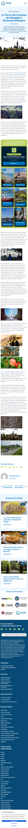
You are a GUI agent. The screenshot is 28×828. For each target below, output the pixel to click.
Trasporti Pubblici (5, 679)
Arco (2, 779)
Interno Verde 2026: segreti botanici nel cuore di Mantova (13, 579)
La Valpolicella (4, 783)
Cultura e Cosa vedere (6, 714)
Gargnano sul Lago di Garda (8, 777)
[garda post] (7, 598)
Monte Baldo (4, 729)
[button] (2, 467)
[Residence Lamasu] (7, 217)
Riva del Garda (4, 794)
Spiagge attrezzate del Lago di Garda (10, 737)
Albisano (3, 785)
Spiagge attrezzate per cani (8, 739)
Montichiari (3, 790)
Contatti (3, 669)
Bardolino (3, 760)
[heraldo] (21, 598)
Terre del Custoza (16, 73)
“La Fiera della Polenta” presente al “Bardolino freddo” (12, 520)
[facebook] (2, 629)
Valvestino (3, 741)
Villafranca (20, 74)
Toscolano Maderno (6, 804)
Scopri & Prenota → (7, 184)
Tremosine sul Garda (6, 808)
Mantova (3, 754)
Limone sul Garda (5, 769)
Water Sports (4, 720)
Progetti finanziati (5, 699)
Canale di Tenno (5, 771)
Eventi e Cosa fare (5, 712)
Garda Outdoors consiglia (7, 727)
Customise (14, 823)
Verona (2, 752)
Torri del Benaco (5, 781)
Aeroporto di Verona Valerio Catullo (6, 682)
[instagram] (6, 629)
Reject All (14, 825)
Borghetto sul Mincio (6, 787)
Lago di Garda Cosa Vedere (7, 735)
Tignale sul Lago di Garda (7, 800)
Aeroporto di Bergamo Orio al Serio (6, 686)
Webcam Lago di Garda (6, 689)
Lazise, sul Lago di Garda (7, 767)
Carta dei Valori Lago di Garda (8, 667)
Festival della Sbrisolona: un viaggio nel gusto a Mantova (13, 549)
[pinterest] (14, 629)
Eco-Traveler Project (6, 697)
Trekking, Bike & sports (14, 11)
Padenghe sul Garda (6, 792)
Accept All (14, 821)
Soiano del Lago (5, 775)
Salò (2, 798)
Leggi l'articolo (7, 524)
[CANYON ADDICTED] (20, 217)
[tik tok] (23, 629)
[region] (14, 819)
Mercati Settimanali (5, 677)
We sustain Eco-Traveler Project (9, 701)
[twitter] (10, 629)
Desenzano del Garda (6, 762)
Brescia (2, 758)
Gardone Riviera (5, 773)
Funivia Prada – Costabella (7, 731)
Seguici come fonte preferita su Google (15, 634)
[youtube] (19, 629)
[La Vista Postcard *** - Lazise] (20, 177)
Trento (2, 756)
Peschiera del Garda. (6, 806)
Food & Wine (4, 725)
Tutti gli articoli (12, 478)
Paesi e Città (4, 710)
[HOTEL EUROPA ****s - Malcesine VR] (7, 177)
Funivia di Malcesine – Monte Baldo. (10, 733)
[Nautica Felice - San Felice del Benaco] (7, 197)
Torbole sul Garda (5, 802)
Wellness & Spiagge (5, 722)
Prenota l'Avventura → (7, 203)
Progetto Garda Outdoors (7, 665)
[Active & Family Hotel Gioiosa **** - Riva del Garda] (20, 197)
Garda (2, 764)
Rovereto (3, 796)
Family (2, 716)
